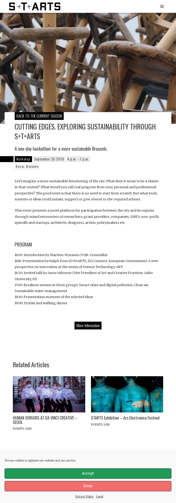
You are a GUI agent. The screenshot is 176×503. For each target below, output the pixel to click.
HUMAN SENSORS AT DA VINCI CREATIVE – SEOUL (45, 420)
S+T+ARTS (77, 6)
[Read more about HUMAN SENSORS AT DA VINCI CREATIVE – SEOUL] (49, 394)
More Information (88, 325)
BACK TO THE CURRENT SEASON (39, 116)
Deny (88, 486)
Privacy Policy (84, 496)
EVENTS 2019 (22, 428)
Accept (88, 473)
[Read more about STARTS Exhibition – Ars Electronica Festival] (127, 394)
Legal (99, 496)
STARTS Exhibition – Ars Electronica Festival (125, 418)
